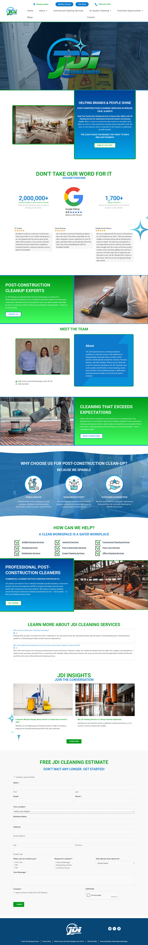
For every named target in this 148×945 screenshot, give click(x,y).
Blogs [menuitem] (30, 17)
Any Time (18, 862)
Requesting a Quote (64, 865)
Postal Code (18, 854)
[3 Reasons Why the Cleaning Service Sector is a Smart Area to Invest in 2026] (43, 700)
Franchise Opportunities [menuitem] (129, 10)
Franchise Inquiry (63, 868)
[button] (91, 436)
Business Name (20, 816)
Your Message (20, 872)
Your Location (19, 807)
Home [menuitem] (30, 10)
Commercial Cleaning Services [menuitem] (68, 10)
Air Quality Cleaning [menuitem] (99, 10)
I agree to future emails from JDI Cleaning (31, 893)
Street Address (19, 836)
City (14, 845)
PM (16, 868)
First (15, 792)
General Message (63, 862)
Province (78, 845)
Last (76, 792)
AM (16, 865)
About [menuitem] (42, 10)
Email (16, 796)
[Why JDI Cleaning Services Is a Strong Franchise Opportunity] (105, 700)
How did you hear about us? (108, 859)
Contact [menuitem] (91, 17)
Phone (78, 796)
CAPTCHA (89, 889)
